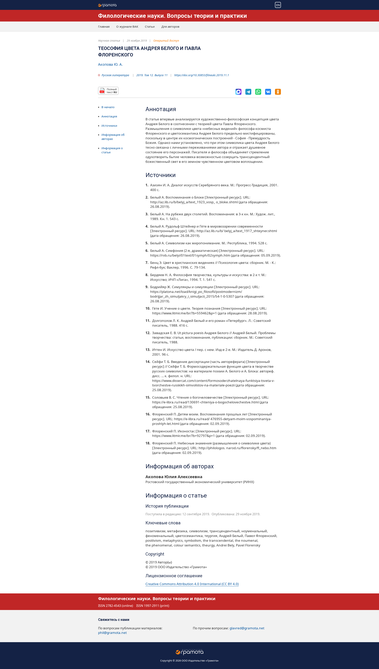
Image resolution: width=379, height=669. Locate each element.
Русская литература (115, 75)
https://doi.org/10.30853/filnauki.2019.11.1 (201, 75)
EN (278, 5)
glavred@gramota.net (247, 628)
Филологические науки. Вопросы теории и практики (172, 15)
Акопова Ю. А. (110, 64)
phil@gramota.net (112, 632)
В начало (107, 107)
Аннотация (109, 116)
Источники (109, 125)
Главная (104, 26)
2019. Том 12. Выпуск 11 (152, 75)
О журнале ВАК (127, 26)
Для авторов (170, 26)
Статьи (150, 26)
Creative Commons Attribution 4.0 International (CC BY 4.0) (192, 584)
